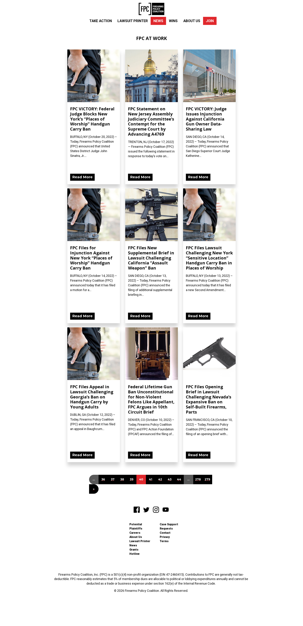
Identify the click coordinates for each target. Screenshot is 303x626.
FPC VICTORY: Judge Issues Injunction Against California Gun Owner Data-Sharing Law (206, 119)
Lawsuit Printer (132, 21)
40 (141, 479)
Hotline (134, 553)
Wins (173, 21)
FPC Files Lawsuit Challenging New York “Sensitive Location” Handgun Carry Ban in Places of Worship (209, 258)
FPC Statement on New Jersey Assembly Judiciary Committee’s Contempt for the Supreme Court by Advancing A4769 (151, 121)
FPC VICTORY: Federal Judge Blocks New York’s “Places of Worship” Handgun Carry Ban (92, 119)
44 (179, 479)
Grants (133, 549)
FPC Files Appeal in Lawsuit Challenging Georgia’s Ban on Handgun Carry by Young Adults (91, 397)
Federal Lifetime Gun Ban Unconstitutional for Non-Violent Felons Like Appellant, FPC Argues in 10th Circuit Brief (151, 399)
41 (150, 479)
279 (207, 479)
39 (131, 479)
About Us (191, 21)
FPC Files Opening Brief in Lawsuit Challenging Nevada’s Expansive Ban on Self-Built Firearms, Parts (208, 399)
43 (169, 479)
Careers (134, 532)
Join (210, 21)
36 (103, 479)
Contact (165, 532)
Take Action (100, 21)
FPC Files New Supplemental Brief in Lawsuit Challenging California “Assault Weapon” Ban (151, 258)
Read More (82, 177)
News (158, 21)
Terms (164, 541)
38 (122, 479)
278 (198, 479)
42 (160, 479)
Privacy (165, 537)
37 (113, 479)
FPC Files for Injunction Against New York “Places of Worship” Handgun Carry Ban (91, 258)
